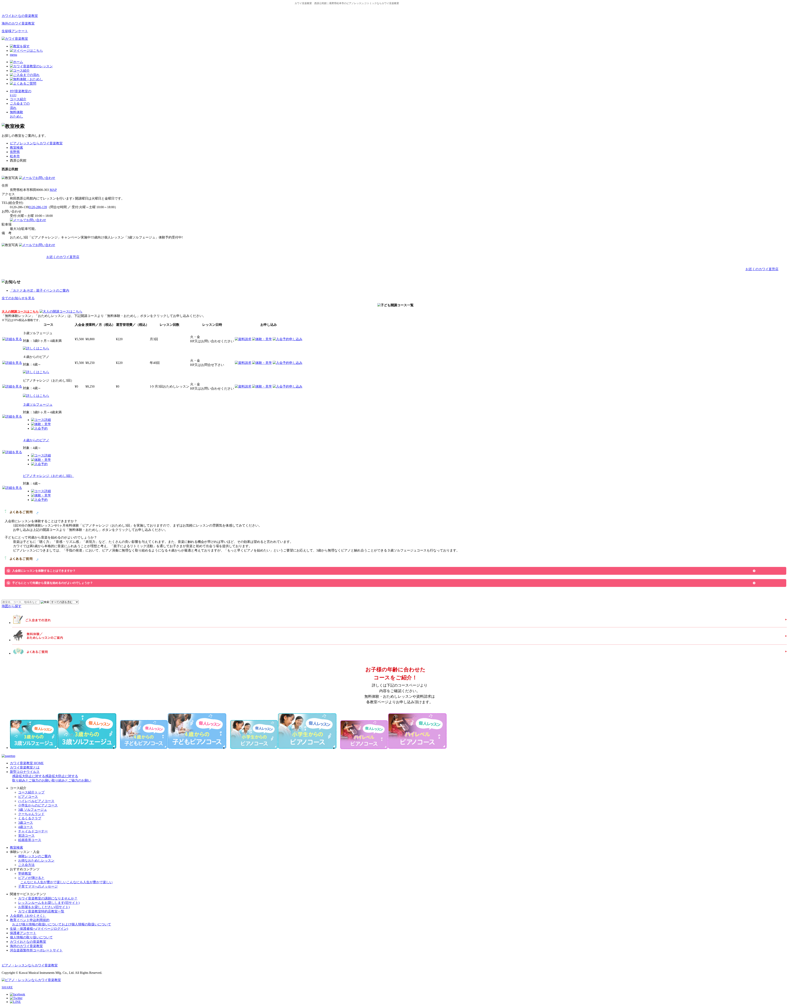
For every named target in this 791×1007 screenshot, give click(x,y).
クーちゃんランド (31, 814)
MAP (53, 190)
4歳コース (25, 827)
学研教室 (24, 873)
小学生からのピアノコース (38, 805)
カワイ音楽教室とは (25, 767)
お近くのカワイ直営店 (62, 257)
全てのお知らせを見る (18, 298)
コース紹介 (18, 99)
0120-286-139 (37, 207)
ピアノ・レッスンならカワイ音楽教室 (30, 965)
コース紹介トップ (31, 792)
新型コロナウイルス (50, 776)
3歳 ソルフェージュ (32, 809)
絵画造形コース (29, 840)
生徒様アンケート (15, 31)
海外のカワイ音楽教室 (18, 23)
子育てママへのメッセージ (38, 886)
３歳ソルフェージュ (38, 404)
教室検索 (16, 147)
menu (13, 54)
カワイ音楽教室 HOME (27, 763)
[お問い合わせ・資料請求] (37, 178)
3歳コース (25, 822)
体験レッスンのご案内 (34, 856)
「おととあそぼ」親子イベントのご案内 (39, 290)
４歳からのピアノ (36, 440)
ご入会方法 (26, 865)
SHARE (7, 987)
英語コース (26, 835)
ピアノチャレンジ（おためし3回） (48, 476)
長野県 (15, 152)
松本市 (15, 156)
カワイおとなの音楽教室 (20, 16)
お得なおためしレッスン (36, 860)
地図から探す (11, 606)
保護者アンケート (23, 933)
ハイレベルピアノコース (36, 801)
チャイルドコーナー (33, 831)
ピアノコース (28, 796)
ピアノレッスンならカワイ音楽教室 (36, 143)
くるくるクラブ (29, 818)
